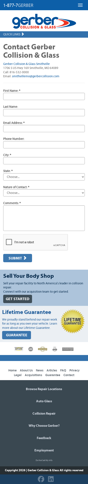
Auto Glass (44, 401)
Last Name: (10, 106)
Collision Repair (44, 413)
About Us (26, 370)
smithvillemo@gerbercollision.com (35, 76)
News (39, 370)
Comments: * (12, 203)
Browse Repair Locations (44, 389)
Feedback (44, 438)
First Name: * (11, 90)
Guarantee (52, 375)
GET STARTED (17, 299)
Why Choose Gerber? (44, 426)
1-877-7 (18, 5)
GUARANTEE (16, 335)
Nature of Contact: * (16, 187)
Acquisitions (33, 375)
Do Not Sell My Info (44, 460)
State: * (8, 171)
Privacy (74, 370)
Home (12, 370)
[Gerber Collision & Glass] (44, 21)
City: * (7, 155)
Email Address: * (14, 123)
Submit (16, 258)
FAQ (63, 370)
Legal (18, 375)
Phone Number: (13, 138)
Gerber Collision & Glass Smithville (26, 64)
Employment (44, 450)
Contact (68, 375)
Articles (52, 370)
